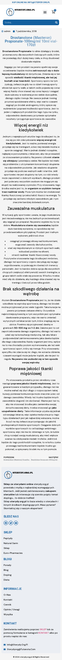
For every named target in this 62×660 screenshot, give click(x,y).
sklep (8, 532)
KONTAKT (43, 632)
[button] (45, 12)
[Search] (56, 22)
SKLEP (43, 629)
